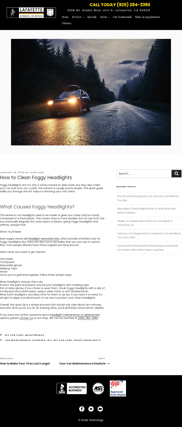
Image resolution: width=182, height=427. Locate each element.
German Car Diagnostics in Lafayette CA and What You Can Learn (149, 235)
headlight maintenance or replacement (75, 315)
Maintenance (34, 335)
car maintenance (18, 340)
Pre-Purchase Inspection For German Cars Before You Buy (148, 198)
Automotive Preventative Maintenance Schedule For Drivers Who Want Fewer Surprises (147, 247)
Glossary (67, 23)
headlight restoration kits (43, 238)
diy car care (14, 335)
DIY (49, 340)
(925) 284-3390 (87, 318)
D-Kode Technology (91, 420)
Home (65, 17)
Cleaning (39, 340)
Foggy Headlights (87, 340)
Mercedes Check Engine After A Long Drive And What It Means (146, 210)
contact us (26, 318)
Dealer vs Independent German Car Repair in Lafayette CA (145, 223)
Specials (92, 17)
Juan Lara (37, 172)
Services (76, 17)
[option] (72, 388)
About (103, 17)
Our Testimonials (122, 17)
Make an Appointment (147, 17)
